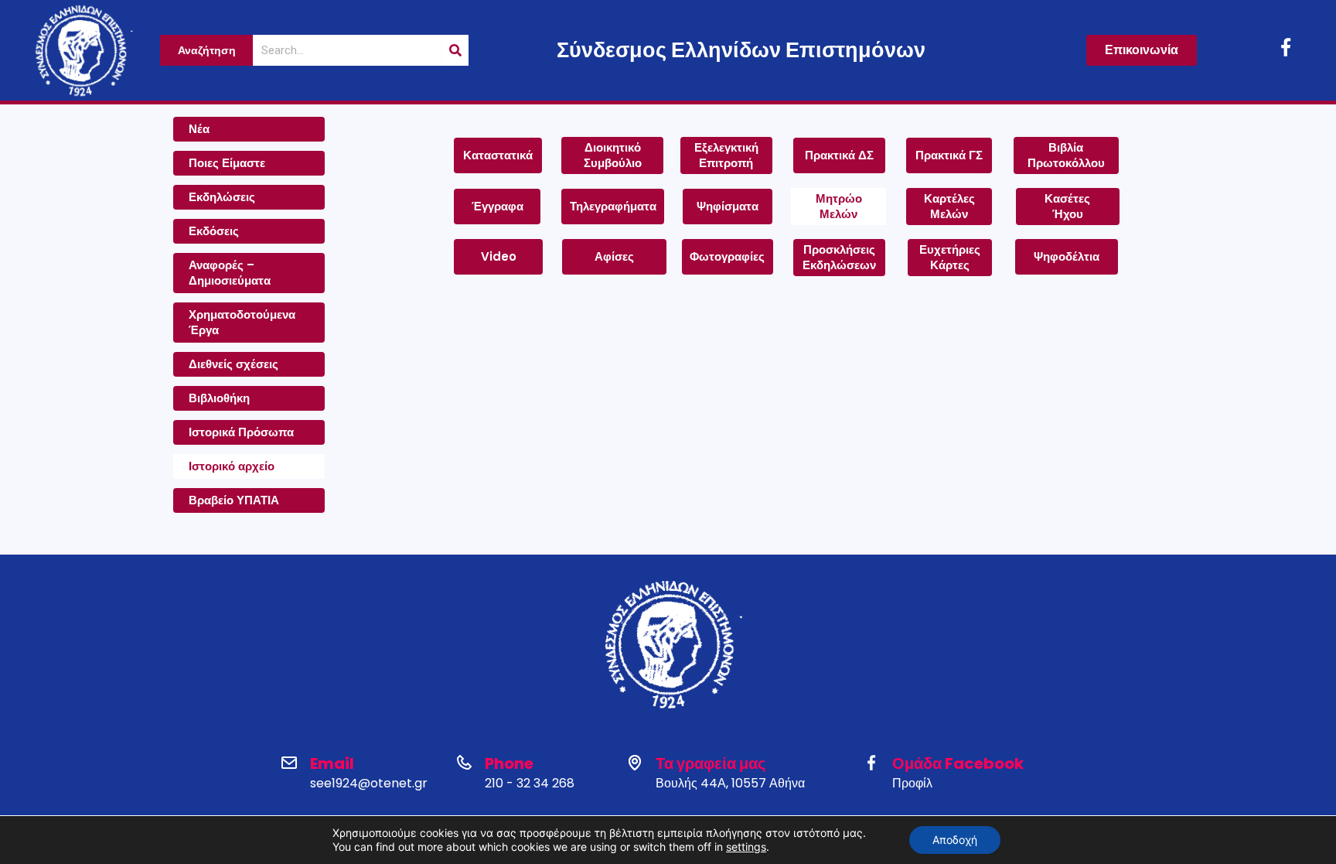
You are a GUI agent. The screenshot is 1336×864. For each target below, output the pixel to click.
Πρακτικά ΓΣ (949, 155)
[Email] (289, 762)
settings (746, 846)
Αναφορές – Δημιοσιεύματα (230, 273)
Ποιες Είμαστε (227, 163)
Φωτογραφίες (727, 256)
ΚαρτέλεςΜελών (949, 206)
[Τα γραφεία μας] (634, 762)
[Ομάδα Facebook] (871, 762)
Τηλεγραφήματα (613, 206)
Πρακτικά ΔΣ (839, 155)
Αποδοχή (954, 839)
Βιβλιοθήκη (219, 398)
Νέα (199, 129)
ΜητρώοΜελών (839, 206)
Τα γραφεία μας (710, 763)
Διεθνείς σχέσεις (233, 364)
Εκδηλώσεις (222, 197)
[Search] (455, 50)
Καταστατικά (498, 155)
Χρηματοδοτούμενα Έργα (242, 322)
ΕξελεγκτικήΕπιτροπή (726, 155)
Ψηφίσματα (727, 206)
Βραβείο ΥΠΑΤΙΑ (234, 500)
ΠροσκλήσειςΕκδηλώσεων (839, 257)
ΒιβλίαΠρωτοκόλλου (1066, 155)
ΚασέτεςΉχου (1067, 206)
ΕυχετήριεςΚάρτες (949, 257)
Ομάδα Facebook (958, 763)
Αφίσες (614, 256)
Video (498, 256)
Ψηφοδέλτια (1066, 256)
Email (332, 763)
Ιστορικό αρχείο (231, 466)
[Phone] (464, 762)
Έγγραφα (497, 206)
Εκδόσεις (214, 231)
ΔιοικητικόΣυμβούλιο (613, 155)
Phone (509, 763)
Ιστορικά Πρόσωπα (241, 432)
